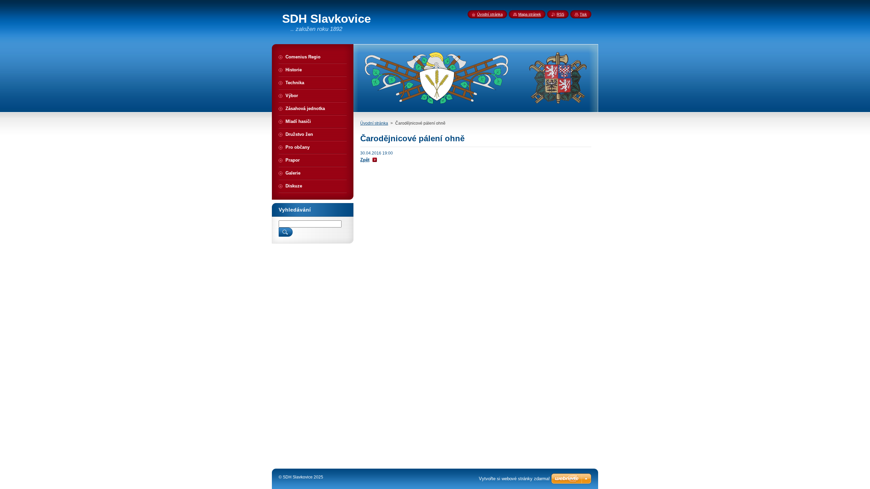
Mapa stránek (529, 14)
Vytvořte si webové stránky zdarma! (514, 478)
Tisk (583, 14)
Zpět (364, 159)
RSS (560, 14)
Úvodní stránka (374, 123)
